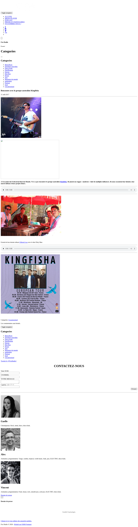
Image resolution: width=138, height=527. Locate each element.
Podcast (7, 83)
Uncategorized (9, 86)
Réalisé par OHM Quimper (23, 524)
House (7, 76)
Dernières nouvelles (11, 66)
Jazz (6, 77)
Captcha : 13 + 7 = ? (7, 385)
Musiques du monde (11, 79)
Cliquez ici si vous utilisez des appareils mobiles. (16, 521)
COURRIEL (5, 375)
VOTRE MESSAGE (7, 379)
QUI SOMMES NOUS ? (13, 24)
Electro (7, 72)
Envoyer (134, 389)
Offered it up (23, 242)
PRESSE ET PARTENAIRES (15, 22)
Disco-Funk (8, 68)
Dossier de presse (6, 495)
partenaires (8, 81)
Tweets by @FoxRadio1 (8, 361)
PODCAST (8, 20)
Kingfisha (63, 182)
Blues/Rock (8, 65)
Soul (6, 85)
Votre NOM (4, 371)
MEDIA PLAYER (11, 18)
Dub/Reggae (9, 70)
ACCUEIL (8, 16)
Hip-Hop (8, 74)
